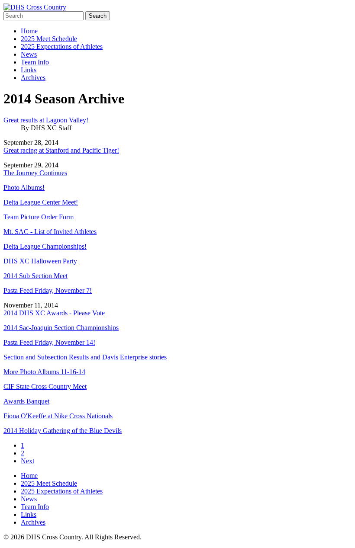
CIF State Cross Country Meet (45, 386)
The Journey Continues (35, 172)
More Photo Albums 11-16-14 (44, 371)
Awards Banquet (26, 401)
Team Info (35, 62)
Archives (33, 77)
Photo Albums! (24, 187)
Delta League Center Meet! (40, 202)
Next (27, 461)
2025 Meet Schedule (49, 38)
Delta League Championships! (45, 246)
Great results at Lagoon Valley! (45, 120)
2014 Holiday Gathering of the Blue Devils (62, 430)
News (29, 54)
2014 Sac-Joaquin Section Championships (61, 327)
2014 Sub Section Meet (35, 275)
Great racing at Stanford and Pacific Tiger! (61, 150)
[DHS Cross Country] (34, 7)
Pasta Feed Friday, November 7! (47, 290)
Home (29, 31)
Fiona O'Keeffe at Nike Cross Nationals (58, 416)
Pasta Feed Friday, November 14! (49, 342)
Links (28, 70)
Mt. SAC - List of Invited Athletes (50, 231)
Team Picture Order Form (38, 217)
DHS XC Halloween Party (40, 261)
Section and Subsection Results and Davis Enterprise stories (85, 357)
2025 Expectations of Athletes (62, 46)
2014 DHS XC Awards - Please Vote (54, 313)
